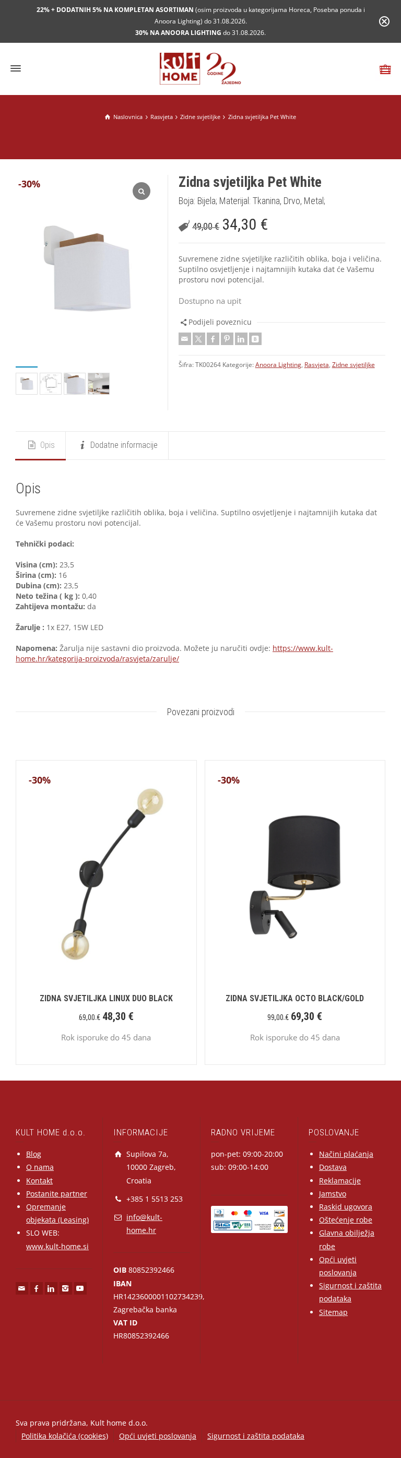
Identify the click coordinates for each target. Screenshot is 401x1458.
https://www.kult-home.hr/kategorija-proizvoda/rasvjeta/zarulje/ (174, 653)
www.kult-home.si (57, 1246)
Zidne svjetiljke (353, 365)
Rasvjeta (316, 365)
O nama (40, 1167)
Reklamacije (340, 1181)
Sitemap (333, 1312)
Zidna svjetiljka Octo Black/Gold (295, 998)
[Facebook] (213, 339)
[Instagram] (66, 1288)
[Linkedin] (241, 339)
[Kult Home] (201, 68)
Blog (33, 1154)
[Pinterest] (227, 339)
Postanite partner (56, 1194)
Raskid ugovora (345, 1207)
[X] (199, 339)
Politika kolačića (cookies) (64, 1436)
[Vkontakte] (255, 339)
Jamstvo (332, 1194)
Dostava (333, 1167)
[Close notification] (384, 21)
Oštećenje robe (345, 1220)
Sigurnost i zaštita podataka (255, 1436)
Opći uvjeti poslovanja (157, 1436)
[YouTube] (80, 1288)
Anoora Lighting (278, 365)
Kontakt (39, 1181)
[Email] (185, 339)
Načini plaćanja (346, 1154)
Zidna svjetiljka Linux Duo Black (106, 998)
